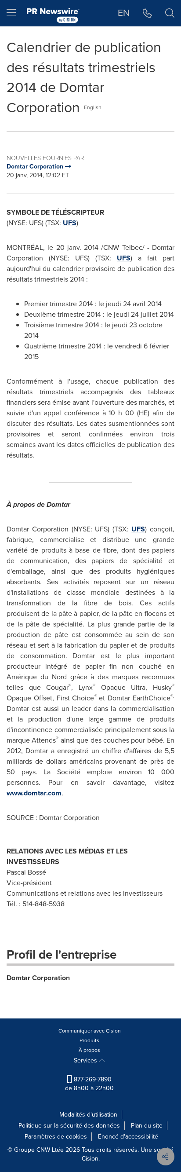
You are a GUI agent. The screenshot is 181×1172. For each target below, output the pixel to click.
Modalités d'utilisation (88, 1114)
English (92, 107)
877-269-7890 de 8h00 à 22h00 (89, 1084)
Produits (89, 1040)
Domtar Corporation (38, 978)
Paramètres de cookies (56, 1136)
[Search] (170, 13)
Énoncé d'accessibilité (128, 1136)
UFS (69, 223)
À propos (89, 1050)
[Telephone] (147, 13)
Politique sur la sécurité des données (69, 1125)
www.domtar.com (34, 793)
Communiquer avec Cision (89, 1031)
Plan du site (147, 1125)
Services (86, 1060)
